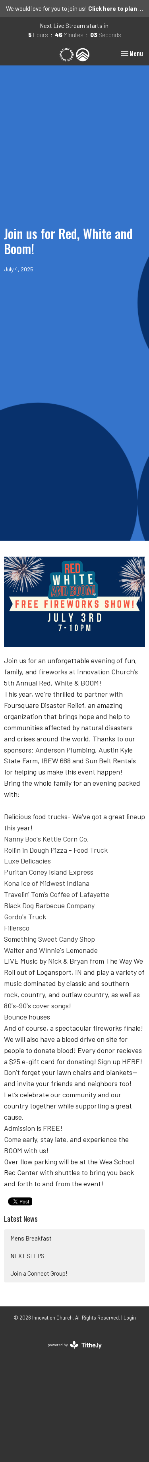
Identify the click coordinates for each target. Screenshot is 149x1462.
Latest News (20, 1218)
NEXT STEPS (27, 1255)
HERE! (132, 1061)
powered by (70, 1351)
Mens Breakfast (31, 1238)
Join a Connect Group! (39, 1273)
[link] (46, 838)
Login (130, 1317)
